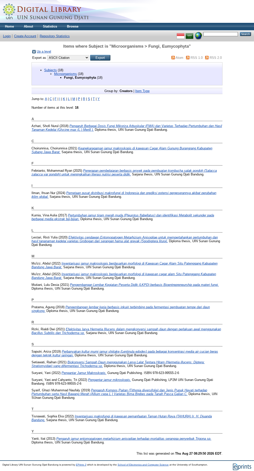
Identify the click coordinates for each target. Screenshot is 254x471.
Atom (179, 58)
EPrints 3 (81, 464)
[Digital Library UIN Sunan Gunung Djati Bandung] (46, 22)
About (28, 26)
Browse (72, 26)
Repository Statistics (55, 36)
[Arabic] (189, 34)
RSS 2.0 (216, 58)
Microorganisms (65, 74)
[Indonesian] (181, 34)
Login (7, 36)
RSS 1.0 (196, 58)
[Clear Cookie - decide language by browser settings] (198, 34)
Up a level (44, 51)
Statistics (50, 26)
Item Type (142, 91)
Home (9, 26)
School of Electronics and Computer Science (143, 464)
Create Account (25, 36)
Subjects (50, 70)
